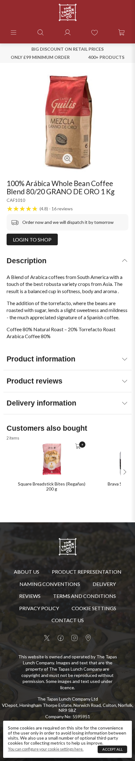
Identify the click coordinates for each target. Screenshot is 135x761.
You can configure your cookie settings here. (46, 749)
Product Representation (87, 572)
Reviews (29, 596)
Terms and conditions (84, 596)
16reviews (62, 208)
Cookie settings (94, 608)
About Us (26, 572)
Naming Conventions (49, 584)
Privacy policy (39, 608)
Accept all (112, 749)
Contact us (67, 620)
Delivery (104, 584)
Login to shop (32, 239)
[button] (13, 32)
